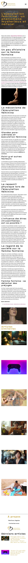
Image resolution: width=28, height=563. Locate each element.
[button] (26, 4)
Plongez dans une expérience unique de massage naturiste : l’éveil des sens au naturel (18, 539)
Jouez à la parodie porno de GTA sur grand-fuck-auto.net (17, 553)
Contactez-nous (14, 523)
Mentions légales (14, 520)
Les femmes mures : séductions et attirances (15, 304)
